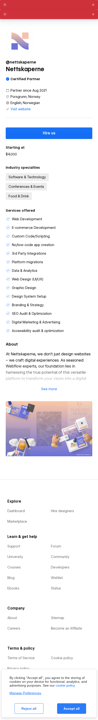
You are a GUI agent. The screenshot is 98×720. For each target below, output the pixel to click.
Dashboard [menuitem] (16, 511)
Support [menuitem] (13, 546)
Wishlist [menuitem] (57, 578)
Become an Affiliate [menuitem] (66, 628)
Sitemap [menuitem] (57, 618)
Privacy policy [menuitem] (18, 668)
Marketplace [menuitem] (17, 521)
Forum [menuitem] (56, 546)
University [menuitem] (15, 557)
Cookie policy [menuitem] (62, 658)
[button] (49, 389)
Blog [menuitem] (11, 578)
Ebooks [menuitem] (13, 588)
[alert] (49, 5)
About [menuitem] (12, 618)
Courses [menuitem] (14, 567)
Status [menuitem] (56, 588)
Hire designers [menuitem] (62, 511)
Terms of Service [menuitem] (21, 658)
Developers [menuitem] (60, 567)
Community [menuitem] (60, 557)
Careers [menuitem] (13, 628)
